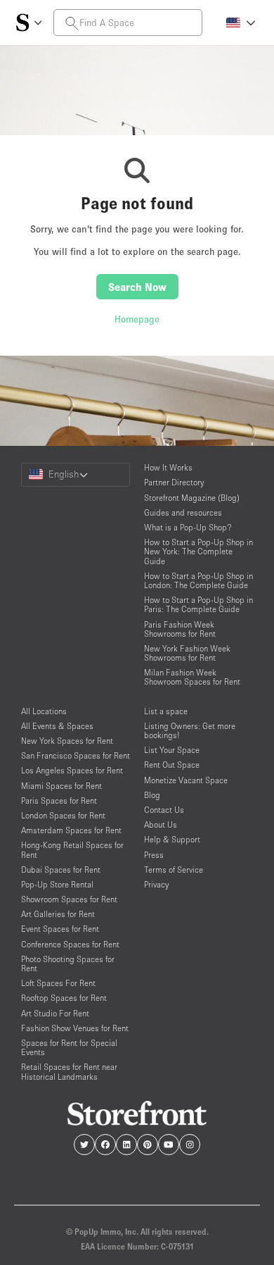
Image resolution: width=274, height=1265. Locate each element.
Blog (152, 794)
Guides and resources (183, 512)
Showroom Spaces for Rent (69, 899)
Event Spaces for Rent (60, 928)
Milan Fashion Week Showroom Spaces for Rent (192, 677)
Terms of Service (173, 869)
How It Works (168, 467)
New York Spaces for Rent (67, 740)
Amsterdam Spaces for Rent (71, 830)
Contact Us (164, 809)
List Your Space (172, 749)
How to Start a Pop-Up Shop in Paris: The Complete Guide (198, 604)
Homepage (137, 319)
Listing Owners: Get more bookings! (189, 730)
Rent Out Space (172, 764)
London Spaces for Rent (63, 815)
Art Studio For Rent (55, 1013)
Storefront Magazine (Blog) (192, 497)
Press (154, 854)
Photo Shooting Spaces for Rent (68, 963)
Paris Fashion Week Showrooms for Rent (180, 629)
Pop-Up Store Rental (57, 884)
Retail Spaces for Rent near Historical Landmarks (69, 1071)
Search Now (137, 286)
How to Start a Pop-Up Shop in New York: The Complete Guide (198, 551)
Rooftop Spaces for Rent (64, 997)
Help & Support (172, 839)
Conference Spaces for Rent (70, 944)
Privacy (156, 884)
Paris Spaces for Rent (59, 800)
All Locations (44, 711)
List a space (166, 711)
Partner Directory (174, 482)
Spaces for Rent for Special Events (69, 1047)
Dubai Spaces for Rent (60, 869)
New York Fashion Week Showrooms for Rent (187, 653)
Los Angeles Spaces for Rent (72, 770)
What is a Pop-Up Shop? (188, 527)
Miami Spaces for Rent (61, 785)
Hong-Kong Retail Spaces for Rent (72, 849)
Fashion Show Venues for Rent (75, 1028)
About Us (160, 824)
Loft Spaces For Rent (58, 982)
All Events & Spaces (57, 725)
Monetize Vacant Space (186, 780)
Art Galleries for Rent (58, 913)
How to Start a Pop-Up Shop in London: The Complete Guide (198, 580)
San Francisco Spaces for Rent (75, 755)
